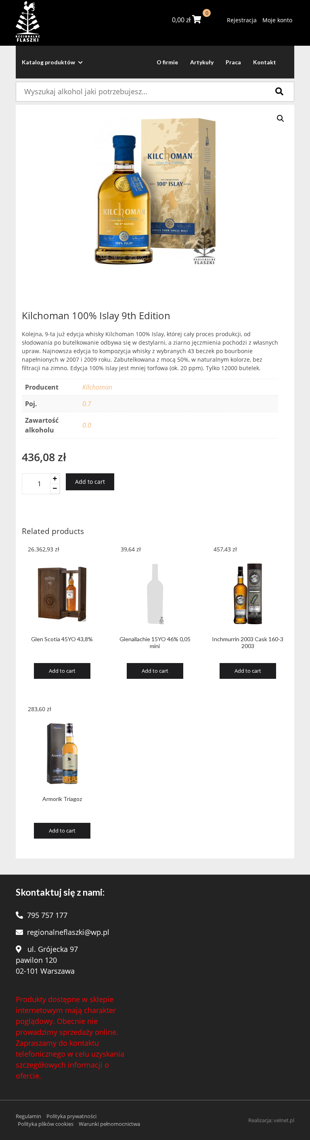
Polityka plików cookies (45, 1123)
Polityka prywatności (71, 1116)
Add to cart (90, 481)
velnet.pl (284, 1120)
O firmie (167, 62)
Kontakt (264, 62)
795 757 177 (47, 915)
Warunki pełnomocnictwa (109, 1123)
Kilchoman (97, 387)
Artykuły (202, 62)
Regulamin (28, 1116)
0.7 (86, 403)
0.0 (86, 425)
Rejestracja (242, 20)
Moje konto (277, 20)
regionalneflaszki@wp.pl (68, 932)
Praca (233, 62)
